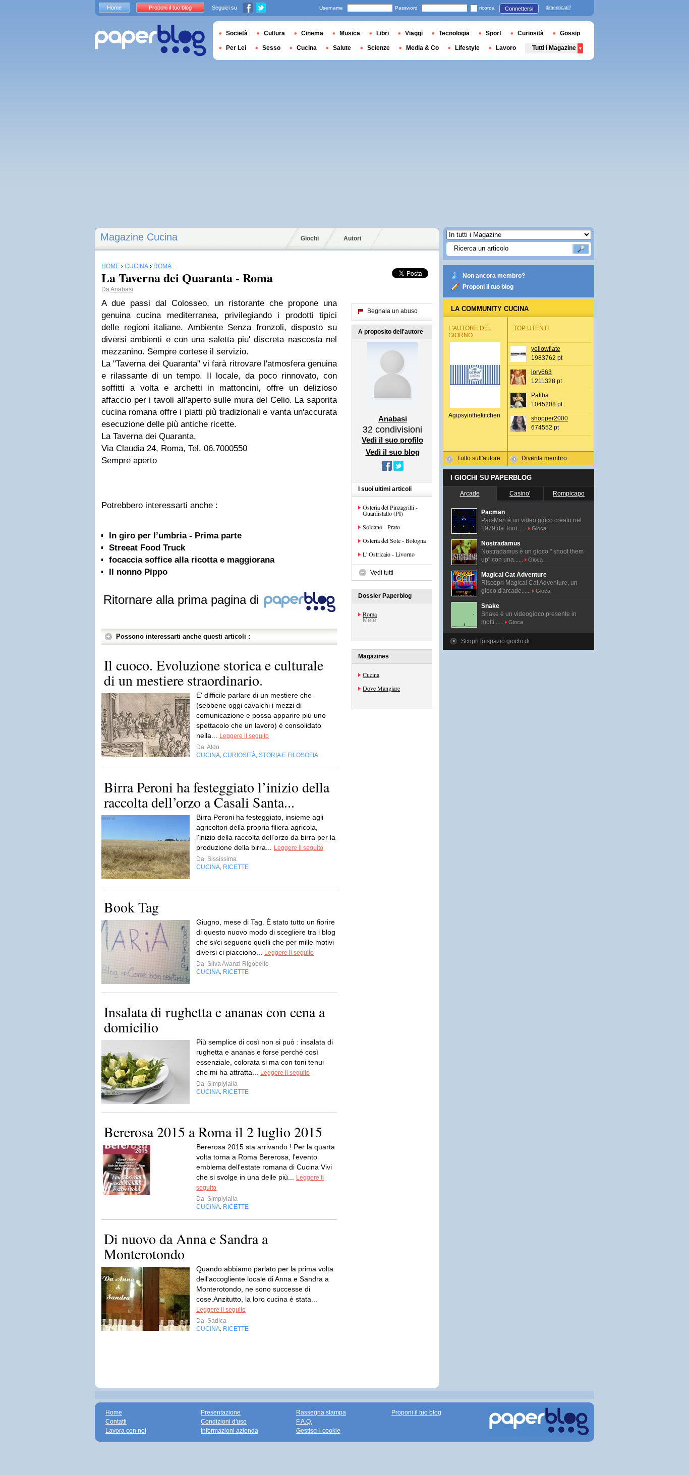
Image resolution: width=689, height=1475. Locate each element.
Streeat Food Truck (147, 547)
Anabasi (121, 289)
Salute (342, 47)
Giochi (310, 238)
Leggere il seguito (244, 736)
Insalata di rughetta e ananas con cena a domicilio (214, 1019)
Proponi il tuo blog (488, 286)
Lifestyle (467, 47)
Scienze (378, 47)
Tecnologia (454, 33)
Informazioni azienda (229, 1430)
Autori (352, 238)
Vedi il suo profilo (392, 440)
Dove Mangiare (381, 688)
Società (237, 33)
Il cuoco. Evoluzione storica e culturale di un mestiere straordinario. (213, 672)
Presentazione (221, 1412)
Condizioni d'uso (224, 1421)
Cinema (312, 33)
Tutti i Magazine (554, 47)
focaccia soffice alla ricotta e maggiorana (191, 560)
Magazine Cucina (139, 236)
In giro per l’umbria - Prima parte (175, 535)
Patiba (540, 395)
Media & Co (422, 47)
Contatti (116, 1421)
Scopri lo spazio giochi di (495, 641)
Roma (370, 614)
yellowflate (545, 348)
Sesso (271, 47)
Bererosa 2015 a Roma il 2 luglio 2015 (213, 1131)
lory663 (541, 372)
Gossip (570, 33)
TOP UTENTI (531, 328)
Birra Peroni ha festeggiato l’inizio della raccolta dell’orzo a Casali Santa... (216, 794)
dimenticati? (558, 7)
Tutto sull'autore (478, 458)
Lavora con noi (125, 1430)
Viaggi (414, 33)
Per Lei (236, 47)
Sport (493, 33)
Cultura (274, 33)
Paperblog (150, 40)
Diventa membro (544, 458)
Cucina (371, 674)
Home (114, 8)
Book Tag (131, 906)
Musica (349, 33)
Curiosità (531, 33)
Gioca (539, 528)
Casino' (519, 493)
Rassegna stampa (321, 1412)
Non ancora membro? (494, 275)
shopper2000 (549, 418)
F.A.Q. (304, 1421)
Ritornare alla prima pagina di (182, 599)
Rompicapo (569, 493)
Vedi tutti (381, 572)
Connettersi (519, 9)
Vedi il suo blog (393, 452)
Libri (382, 33)
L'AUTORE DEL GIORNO (470, 332)
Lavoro (506, 47)
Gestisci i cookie (318, 1430)
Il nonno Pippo (138, 572)
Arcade (470, 493)
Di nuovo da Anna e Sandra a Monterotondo (186, 1246)
